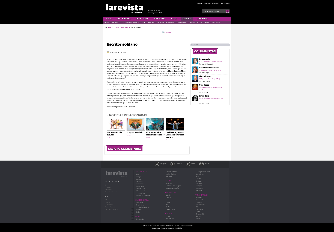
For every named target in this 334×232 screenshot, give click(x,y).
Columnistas (215, 3)
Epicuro (138, 209)
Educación (199, 197)
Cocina (138, 212)
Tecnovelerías (140, 184)
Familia (198, 219)
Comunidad (202, 19)
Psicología (199, 202)
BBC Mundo (116, 22)
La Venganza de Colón (131, 22)
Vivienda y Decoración (143, 195)
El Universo (169, 226)
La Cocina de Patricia (142, 207)
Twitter (188, 164)
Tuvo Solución (200, 204)
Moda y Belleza (170, 174)
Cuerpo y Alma (170, 209)
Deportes (138, 179)
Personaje (194, 22)
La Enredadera (140, 193)
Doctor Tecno (140, 186)
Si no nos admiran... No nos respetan (210, 61)
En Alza (168, 207)
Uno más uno (182, 22)
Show (137, 174)
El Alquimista (205, 76)
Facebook (172, 164)
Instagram (157, 164)
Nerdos (168, 200)
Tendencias (139, 181)
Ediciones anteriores (203, 3)
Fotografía (205, 22)
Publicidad (108, 189)
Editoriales (108, 200)
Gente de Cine (140, 188)
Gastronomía (124, 19)
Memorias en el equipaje (173, 186)
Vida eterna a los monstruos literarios (155, 133)
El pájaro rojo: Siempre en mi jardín (210, 70)
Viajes (174, 19)
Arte (143, 22)
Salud (197, 207)
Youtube (201, 164)
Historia (151, 22)
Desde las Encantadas (209, 67)
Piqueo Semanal (224, 3)
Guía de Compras (171, 171)
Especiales (108, 202)
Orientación (142, 19)
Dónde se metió (140, 191)
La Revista (144, 226)
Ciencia (198, 211)
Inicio (109, 26)
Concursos (169, 197)
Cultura (187, 19)
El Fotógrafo (140, 219)
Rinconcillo (170, 22)
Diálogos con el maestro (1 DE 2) (209, 79)
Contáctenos (156, 228)
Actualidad (159, 19)
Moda (109, 19)
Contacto (108, 187)
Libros (107, 22)
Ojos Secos (216, 22)
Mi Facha (169, 176)
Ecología (138, 177)
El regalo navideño (135, 132)
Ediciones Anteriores (111, 209)
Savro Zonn (204, 96)
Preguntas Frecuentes (111, 192)
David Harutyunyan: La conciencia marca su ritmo (175, 135)
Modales (198, 216)
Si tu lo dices (140, 205)
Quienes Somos (110, 185)
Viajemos (169, 183)
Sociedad (160, 22)
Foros (167, 204)
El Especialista (200, 200)
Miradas (168, 195)
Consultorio (204, 59)
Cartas (168, 202)
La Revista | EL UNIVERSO (124, 8)
